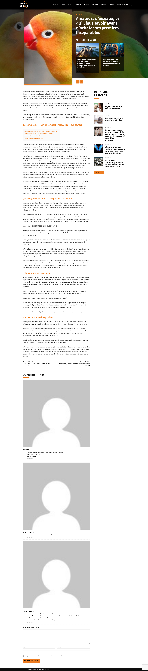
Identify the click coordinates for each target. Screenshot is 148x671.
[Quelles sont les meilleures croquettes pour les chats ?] (98, 119)
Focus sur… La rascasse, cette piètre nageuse (37, 365)
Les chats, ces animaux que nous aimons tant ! (74, 365)
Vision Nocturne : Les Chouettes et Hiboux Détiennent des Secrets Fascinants (111, 62)
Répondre (30, 458)
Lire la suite (81, 71)
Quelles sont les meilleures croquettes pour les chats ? (114, 119)
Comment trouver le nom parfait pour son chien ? (113, 107)
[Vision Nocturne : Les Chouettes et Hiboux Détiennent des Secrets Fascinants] (112, 50)
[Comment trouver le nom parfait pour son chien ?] (98, 107)
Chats (107, 115)
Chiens (107, 103)
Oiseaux (79, 14)
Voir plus (98, 172)
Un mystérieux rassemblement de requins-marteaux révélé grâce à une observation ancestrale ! (114, 163)
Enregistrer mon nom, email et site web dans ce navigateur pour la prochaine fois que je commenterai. (51, 656)
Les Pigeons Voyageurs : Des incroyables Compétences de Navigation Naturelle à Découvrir (86, 63)
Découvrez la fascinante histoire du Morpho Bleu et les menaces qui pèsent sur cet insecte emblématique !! (115, 150)
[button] (131, 5)
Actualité (108, 127)
